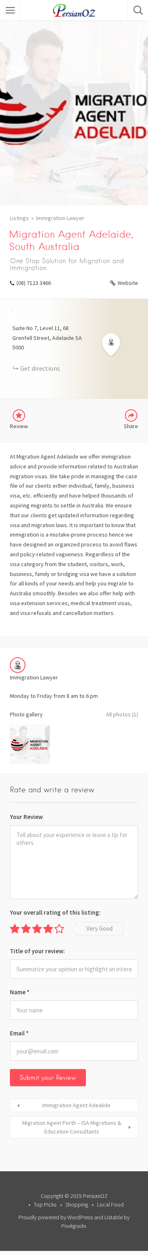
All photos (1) (122, 714)
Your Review (26, 817)
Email (19, 1033)
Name (20, 992)
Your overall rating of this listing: (55, 912)
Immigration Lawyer (60, 218)
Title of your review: (37, 951)
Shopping (76, 1204)
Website (128, 283)
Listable (113, 1217)
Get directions (40, 368)
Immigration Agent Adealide (76, 1105)
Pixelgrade (73, 1226)
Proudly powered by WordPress (55, 1217)
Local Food (110, 1204)
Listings (19, 218)
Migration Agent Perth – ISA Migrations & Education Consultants (71, 1127)
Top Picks (45, 1204)
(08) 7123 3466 (33, 283)
